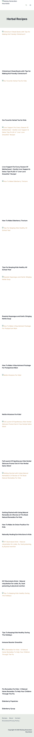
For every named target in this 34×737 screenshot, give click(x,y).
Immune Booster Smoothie (12, 642)
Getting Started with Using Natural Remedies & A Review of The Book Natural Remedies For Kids (15, 515)
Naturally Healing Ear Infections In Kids (16, 534)
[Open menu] (30, 5)
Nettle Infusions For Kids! (11, 414)
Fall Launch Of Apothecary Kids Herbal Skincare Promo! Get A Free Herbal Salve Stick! (16, 463)
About (11, 718)
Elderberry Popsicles (10, 701)
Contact (17, 718)
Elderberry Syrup (8, 709)
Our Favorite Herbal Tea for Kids (14, 120)
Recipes (4, 718)
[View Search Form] (26, 5)
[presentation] (17, 49)
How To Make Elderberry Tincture (14, 221)
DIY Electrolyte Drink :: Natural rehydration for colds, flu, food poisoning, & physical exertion (13, 583)
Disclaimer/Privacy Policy (10, 720)
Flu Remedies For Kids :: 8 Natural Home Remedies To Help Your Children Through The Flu (16, 691)
